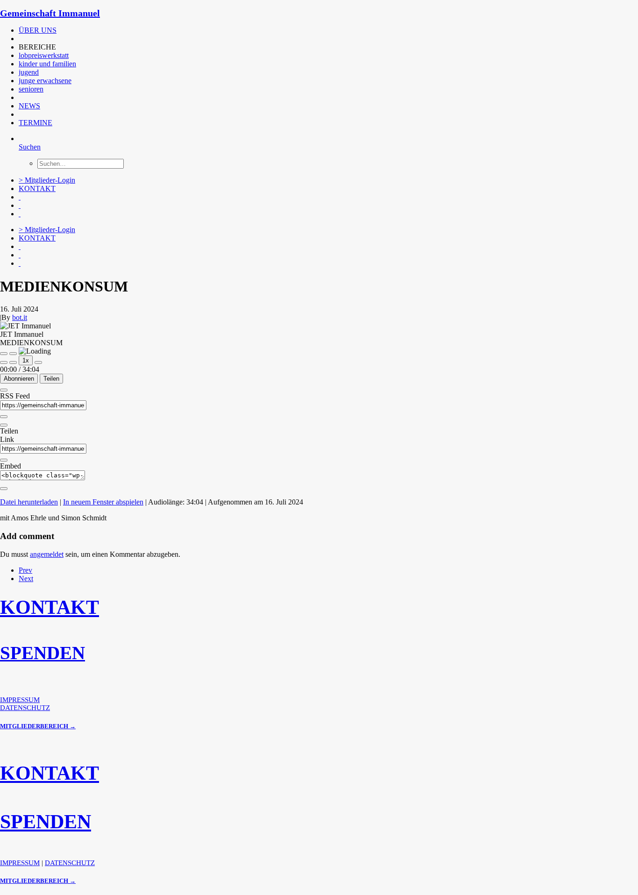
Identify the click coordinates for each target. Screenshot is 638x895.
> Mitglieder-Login (47, 180)
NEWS (29, 106)
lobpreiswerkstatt (44, 55)
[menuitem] (208, 30)
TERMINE (35, 123)
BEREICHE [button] (37, 47)
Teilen (51, 378)
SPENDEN (42, 653)
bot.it (19, 317)
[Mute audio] (3, 362)
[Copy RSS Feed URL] (3, 416)
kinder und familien (47, 64)
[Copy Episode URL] (3, 460)
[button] (20, 39)
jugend (29, 72)
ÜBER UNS (38, 30)
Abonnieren (19, 378)
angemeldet (47, 554)
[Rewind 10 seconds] (13, 362)
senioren (31, 89)
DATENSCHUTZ (25, 707)
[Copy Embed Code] (3, 488)
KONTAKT (37, 188)
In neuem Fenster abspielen (103, 502)
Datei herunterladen (29, 502)
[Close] (3, 390)
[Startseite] (70, 692)
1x (25, 360)
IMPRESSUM (20, 699)
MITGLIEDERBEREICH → (38, 726)
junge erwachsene (45, 81)
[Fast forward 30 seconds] (38, 362)
